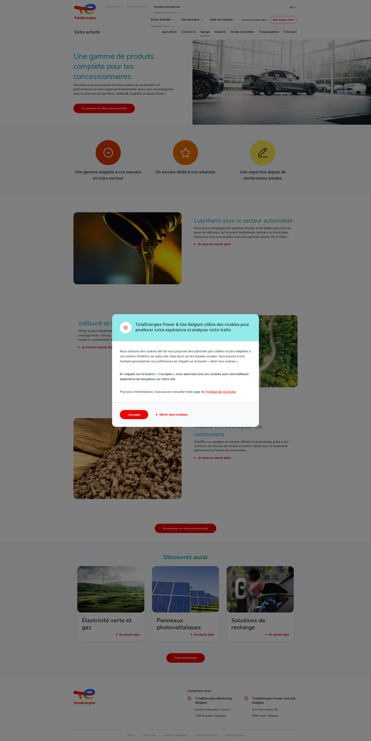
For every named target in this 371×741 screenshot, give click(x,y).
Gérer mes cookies (173, 414)
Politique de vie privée (220, 392)
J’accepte (134, 414)
